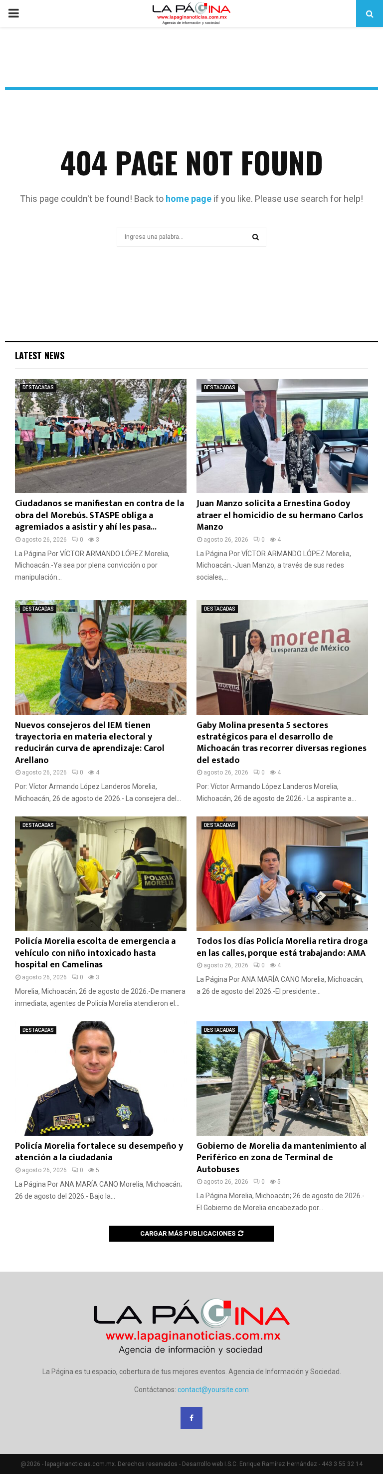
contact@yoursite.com (213, 1390)
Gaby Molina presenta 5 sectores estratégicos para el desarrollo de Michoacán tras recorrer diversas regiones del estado (281, 743)
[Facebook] (191, 1418)
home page (188, 198)
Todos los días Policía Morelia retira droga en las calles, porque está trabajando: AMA (282, 947)
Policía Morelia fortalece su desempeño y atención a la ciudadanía (99, 1152)
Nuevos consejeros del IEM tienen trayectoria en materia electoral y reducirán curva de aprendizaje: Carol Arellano (90, 743)
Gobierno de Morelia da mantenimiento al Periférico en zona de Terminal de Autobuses (281, 1158)
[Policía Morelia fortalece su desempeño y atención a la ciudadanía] (101, 1078)
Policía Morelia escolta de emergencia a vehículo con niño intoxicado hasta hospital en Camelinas (95, 953)
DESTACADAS (38, 387)
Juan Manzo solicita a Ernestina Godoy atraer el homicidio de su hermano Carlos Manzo (279, 515)
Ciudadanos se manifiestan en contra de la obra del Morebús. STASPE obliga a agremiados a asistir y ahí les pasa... (99, 515)
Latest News (39, 355)
